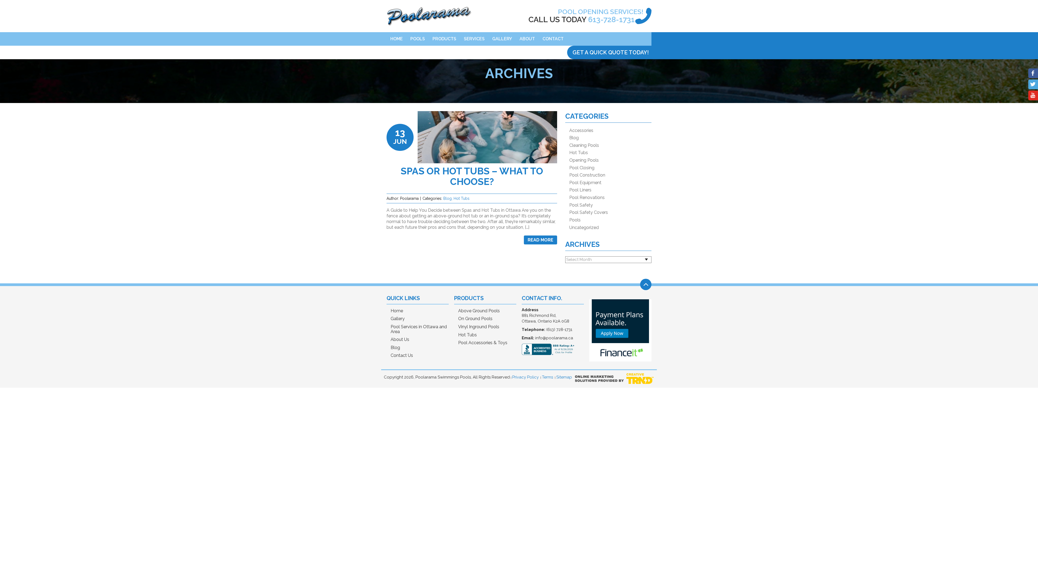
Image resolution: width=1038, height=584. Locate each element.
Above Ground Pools (479, 310)
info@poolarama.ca (554, 338)
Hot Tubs (462, 198)
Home (396, 38)
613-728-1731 (611, 19)
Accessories (581, 130)
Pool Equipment (585, 182)
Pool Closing (581, 167)
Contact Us (402, 355)
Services (474, 38)
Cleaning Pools (584, 145)
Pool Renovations (587, 197)
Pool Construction (587, 175)
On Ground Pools (475, 318)
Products (444, 38)
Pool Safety (581, 205)
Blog (447, 198)
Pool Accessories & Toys (482, 342)
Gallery (502, 38)
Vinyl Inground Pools (478, 326)
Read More (540, 240)
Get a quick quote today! (611, 52)
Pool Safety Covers (588, 212)
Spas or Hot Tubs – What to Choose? (472, 176)
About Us (400, 339)
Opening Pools (584, 160)
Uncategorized (584, 227)
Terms (547, 377)
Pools (417, 38)
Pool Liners (580, 190)
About (527, 38)
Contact (553, 38)
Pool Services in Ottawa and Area (419, 329)
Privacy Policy (525, 377)
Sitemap (564, 377)
